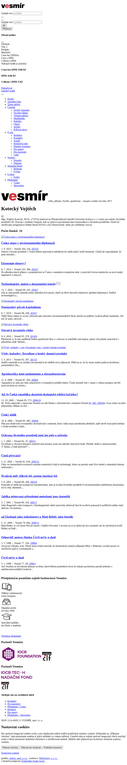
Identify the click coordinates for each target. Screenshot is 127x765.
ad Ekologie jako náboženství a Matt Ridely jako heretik (37, 516)
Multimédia (19, 118)
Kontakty (18, 138)
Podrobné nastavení (53, 747)
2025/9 (34, 249)
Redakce (18, 135)
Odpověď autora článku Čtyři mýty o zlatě (28, 537)
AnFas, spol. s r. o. (18, 758)
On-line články (21, 113)
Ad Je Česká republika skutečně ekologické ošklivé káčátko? (39, 394)
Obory (17, 124)
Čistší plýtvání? (11, 455)
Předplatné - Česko (16, 706)
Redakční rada (21, 143)
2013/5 (33, 359)
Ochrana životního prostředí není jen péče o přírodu (34, 435)
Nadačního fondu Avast (32, 761)
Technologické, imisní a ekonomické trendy (28, 284)
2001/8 (33, 482)
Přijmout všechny (10, 747)
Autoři (17, 140)
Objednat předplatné (11, 636)
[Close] (2, 42)
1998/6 (33, 543)
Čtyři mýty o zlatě (12, 557)
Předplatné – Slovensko (19, 715)
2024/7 (34, 269)
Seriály (17, 126)
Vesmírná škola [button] (14, 166)
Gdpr (16, 154)
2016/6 (33, 336)
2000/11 (35, 522)
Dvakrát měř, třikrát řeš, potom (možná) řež (29, 476)
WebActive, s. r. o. (48, 758)
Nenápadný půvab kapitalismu (21, 307)
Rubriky (18, 121)
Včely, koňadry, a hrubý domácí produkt (34, 353)
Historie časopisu (22, 146)
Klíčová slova (20, 129)
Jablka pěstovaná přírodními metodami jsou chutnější (35, 496)
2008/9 (34, 380)
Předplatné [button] (12, 180)
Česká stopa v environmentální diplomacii (28, 243)
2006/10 (37, 400)
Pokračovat (6, 88)
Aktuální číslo (14, 101)
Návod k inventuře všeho (17, 330)
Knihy (17, 177)
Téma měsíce (13, 104)
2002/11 (35, 461)
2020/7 (34, 290)
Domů (10, 99)
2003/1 (32, 441)
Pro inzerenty (20, 152)
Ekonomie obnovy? (13, 263)
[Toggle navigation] (2, 94)
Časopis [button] (11, 107)
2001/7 (33, 502)
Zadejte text (7, 13)
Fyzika (17, 171)
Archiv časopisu (21, 110)
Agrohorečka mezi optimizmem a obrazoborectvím (33, 374)
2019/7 (33, 313)
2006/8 (34, 420)
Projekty (18, 160)
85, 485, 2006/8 (96, 403)
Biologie (18, 168)
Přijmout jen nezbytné (31, 747)
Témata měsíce (21, 115)
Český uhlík (8, 414)
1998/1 (32, 563)
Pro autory (19, 149)
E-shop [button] (10, 174)
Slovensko (19, 185)
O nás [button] (10, 132)
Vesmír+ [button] (11, 157)
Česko (17, 182)
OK (3, 25)
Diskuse (18, 163)
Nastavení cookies (10, 753)
